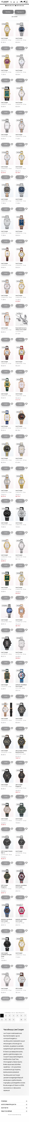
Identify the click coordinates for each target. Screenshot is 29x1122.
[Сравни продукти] (14, 2)
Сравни (5, 24)
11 (13, 1019)
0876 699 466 (20, 5)
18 (21, 1019)
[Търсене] (11, 2)
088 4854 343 (10, 5)
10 (9, 1019)
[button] (12, 48)
